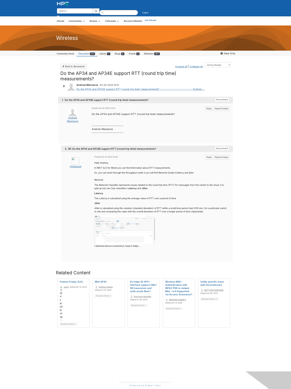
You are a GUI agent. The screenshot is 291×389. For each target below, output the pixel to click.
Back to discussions (74, 66)
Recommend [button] (222, 99)
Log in (145, 12)
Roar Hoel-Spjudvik (142, 296)
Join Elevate (150, 20)
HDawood (75, 166)
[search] (96, 10)
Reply (209, 108)
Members (151, 53)
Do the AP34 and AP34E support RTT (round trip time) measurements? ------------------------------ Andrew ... (140, 89)
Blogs (119, 53)
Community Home (65, 53)
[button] (76, 21)
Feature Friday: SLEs (71, 281)
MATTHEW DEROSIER (213, 290)
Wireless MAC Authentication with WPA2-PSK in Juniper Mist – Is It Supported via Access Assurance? (178, 288)
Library (104, 53)
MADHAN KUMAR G (177, 300)
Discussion (86, 53)
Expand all (181, 66)
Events (134, 53)
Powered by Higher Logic (145, 385)
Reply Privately (221, 108)
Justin (66, 287)
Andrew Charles (106, 287)
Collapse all (196, 66)
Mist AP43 (101, 281)
